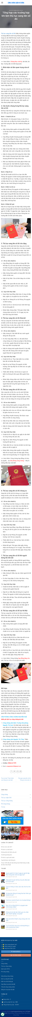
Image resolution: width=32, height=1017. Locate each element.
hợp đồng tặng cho (24, 658)
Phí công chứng (16, 955)
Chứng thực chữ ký (16, 61)
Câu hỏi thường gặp (14, 10)
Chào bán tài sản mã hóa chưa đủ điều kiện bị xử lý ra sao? (18, 880)
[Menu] (2, 3)
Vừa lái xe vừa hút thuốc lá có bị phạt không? (18, 900)
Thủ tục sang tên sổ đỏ (8, 33)
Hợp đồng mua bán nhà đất (8, 984)
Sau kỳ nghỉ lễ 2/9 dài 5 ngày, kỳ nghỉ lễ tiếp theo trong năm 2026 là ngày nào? (17, 874)
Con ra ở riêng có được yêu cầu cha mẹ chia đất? (18, 887)
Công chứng (4, 794)
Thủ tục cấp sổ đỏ (6, 797)
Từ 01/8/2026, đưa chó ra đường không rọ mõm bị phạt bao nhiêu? (17, 926)
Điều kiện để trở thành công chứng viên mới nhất (18, 919)
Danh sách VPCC (5, 969)
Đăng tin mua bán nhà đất (7, 989)
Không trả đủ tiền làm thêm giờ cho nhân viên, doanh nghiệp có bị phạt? (17, 913)
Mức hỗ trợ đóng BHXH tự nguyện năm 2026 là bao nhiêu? (17, 906)
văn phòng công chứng (17, 460)
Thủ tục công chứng (7, 800)
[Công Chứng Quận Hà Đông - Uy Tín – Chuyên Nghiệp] (16, 3)
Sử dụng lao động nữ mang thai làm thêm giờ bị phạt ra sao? (18, 894)
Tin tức (21, 10)
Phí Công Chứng (5, 804)
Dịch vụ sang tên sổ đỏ (7, 979)
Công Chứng (11, 1013)
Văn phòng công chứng (7, 976)
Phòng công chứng (19, 1013)
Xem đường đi (16, 951)
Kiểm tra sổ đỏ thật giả (7, 981)
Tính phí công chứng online (8, 987)
